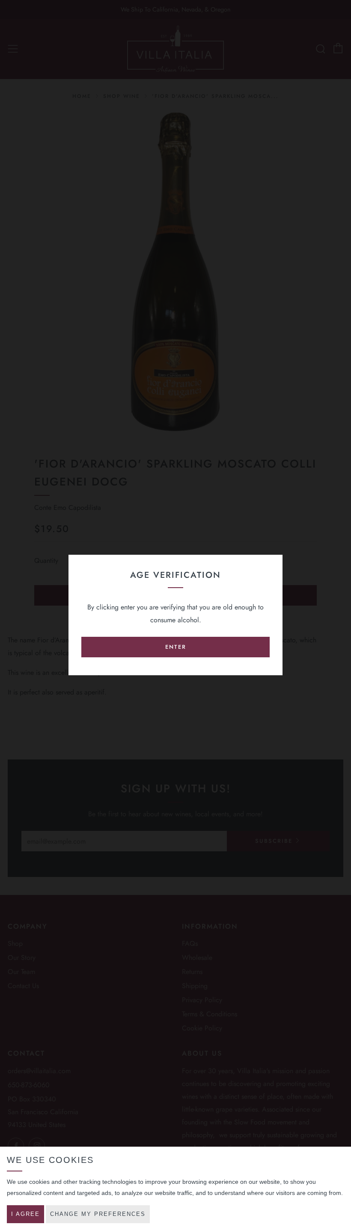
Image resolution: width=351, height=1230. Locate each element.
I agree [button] (25, 1214)
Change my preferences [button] (98, 1214)
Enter (175, 647)
